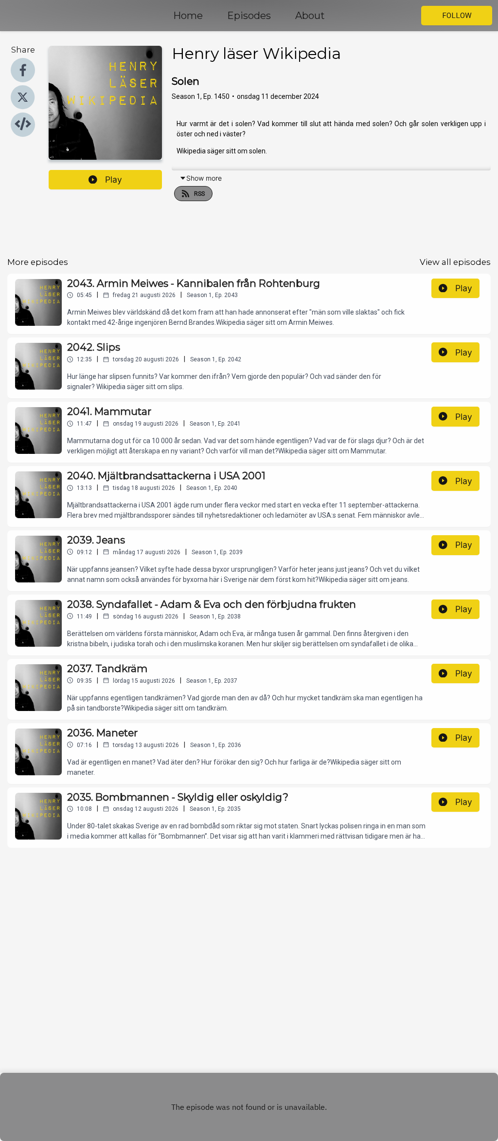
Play (113, 179)
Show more (204, 178)
